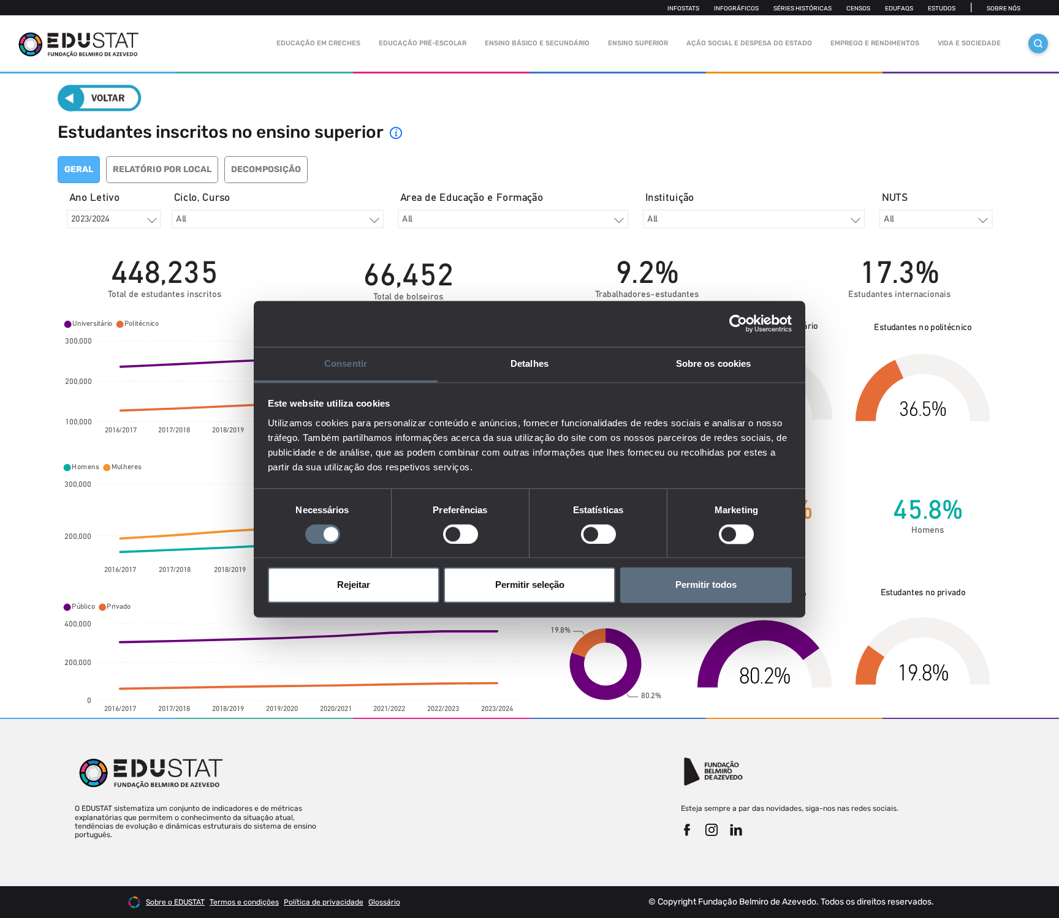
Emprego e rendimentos (874, 43)
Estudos (941, 8)
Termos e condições (244, 902)
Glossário (384, 902)
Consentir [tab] (345, 363)
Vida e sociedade (969, 43)
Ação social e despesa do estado (749, 43)
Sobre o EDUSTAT (175, 902)
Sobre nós (1003, 8)
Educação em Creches (318, 43)
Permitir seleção (529, 585)
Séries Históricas (802, 8)
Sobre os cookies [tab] (713, 363)
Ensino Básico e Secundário (537, 43)
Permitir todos (706, 585)
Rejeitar (353, 585)
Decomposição (266, 169)
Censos (858, 8)
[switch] (460, 534)
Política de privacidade (323, 902)
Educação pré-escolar (422, 43)
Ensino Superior (638, 43)
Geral (78, 169)
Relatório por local (162, 169)
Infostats (683, 8)
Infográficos (736, 8)
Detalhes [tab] (529, 363)
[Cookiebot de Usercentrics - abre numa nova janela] (738, 323)
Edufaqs (899, 8)
